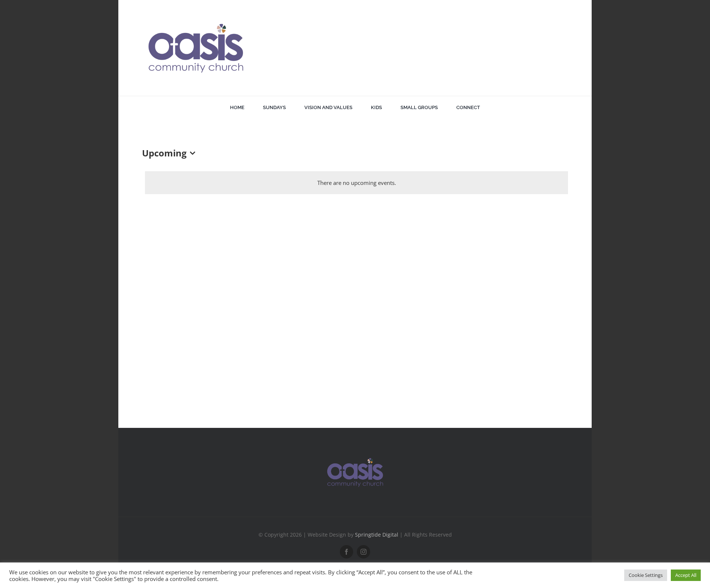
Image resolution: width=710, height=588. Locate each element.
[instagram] (363, 551)
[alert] (356, 182)
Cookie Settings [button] (646, 575)
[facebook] (346, 551)
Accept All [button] (685, 575)
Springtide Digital (376, 534)
